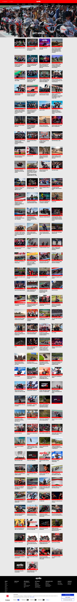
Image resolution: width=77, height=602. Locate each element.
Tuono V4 (6, 583)
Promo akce (15, 582)
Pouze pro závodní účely (27, 585)
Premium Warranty (48, 586)
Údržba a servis (47, 582)
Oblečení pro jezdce (26, 586)
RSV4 (5, 582)
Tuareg (6, 586)
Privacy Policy (59, 582)
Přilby (24, 587)
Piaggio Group (69, 583)
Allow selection (67, 597)
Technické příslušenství (27, 582)
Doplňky (25, 583)
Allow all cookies (67, 594)
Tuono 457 (6, 588)
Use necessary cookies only (67, 599)
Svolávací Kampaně (60, 584)
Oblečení (25, 584)
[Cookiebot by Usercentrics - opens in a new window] (7, 600)
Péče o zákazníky (60, 583)
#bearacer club (37, 584)
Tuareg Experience (37, 586)
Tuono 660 (6, 585)
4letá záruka (47, 583)
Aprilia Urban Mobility (37, 585)
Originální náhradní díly (48, 585)
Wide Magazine (37, 583)
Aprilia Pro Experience (38, 587)
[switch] (27, 600)
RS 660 (6, 584)
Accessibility (69, 584)
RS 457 (6, 587)
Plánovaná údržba (48, 584)
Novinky (36, 582)
